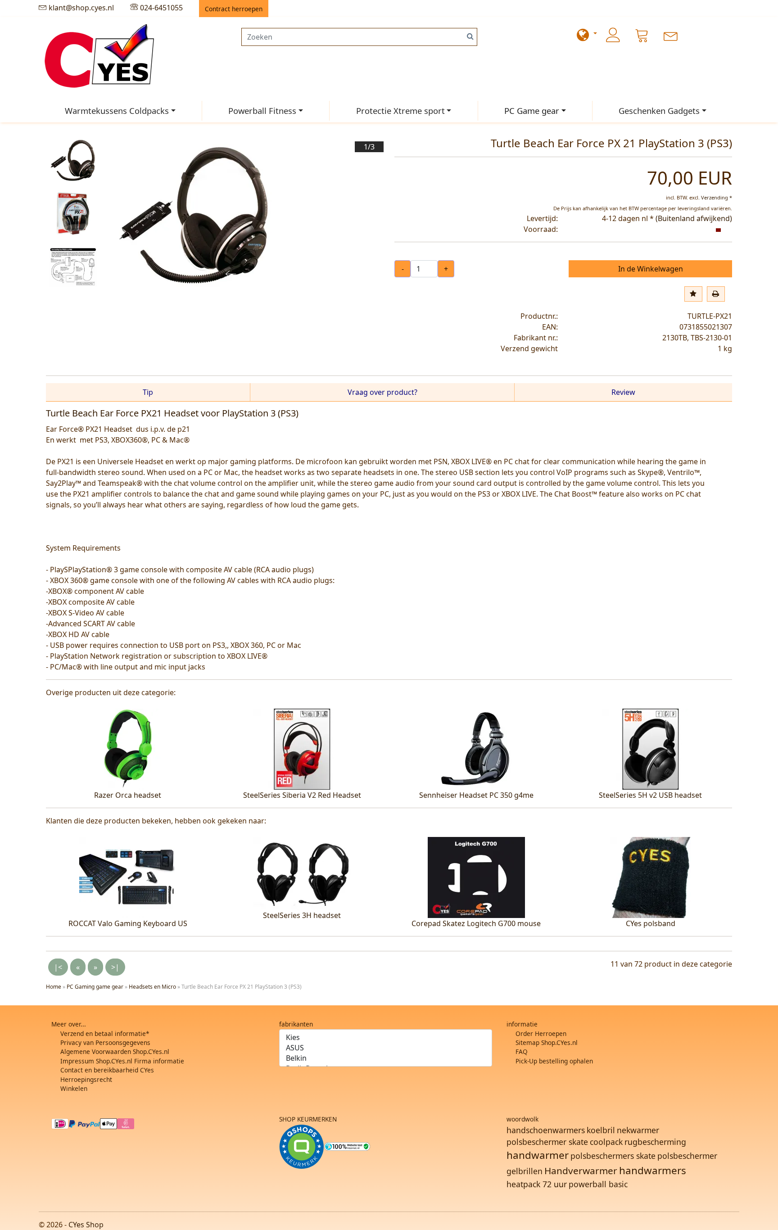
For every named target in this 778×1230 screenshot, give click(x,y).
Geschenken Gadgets (659, 110)
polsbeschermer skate (547, 1141)
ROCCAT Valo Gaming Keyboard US (127, 923)
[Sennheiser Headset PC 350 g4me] (476, 748)
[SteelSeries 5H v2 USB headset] (650, 748)
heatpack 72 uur (537, 1184)
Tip (148, 392)
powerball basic (598, 1184)
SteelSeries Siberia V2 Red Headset (302, 795)
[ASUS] (386, 1048)
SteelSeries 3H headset (302, 915)
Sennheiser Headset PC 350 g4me (476, 795)
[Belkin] (386, 1058)
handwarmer (538, 1155)
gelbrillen (525, 1171)
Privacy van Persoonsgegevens (105, 1042)
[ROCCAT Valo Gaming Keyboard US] (127, 877)
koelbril (601, 1130)
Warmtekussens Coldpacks (117, 110)
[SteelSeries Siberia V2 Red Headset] (302, 748)
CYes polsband (650, 923)
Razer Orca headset (127, 795)
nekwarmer (638, 1130)
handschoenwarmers (546, 1130)
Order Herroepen (541, 1033)
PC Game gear (531, 110)
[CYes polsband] (650, 877)
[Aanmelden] (613, 35)
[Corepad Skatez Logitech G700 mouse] (476, 877)
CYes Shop (86, 1225)
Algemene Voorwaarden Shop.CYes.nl (114, 1051)
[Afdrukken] (716, 294)
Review (623, 392)
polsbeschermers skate (613, 1155)
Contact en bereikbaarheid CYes (107, 1070)
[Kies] (386, 1037)
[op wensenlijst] (693, 294)
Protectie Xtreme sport (400, 110)
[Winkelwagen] (642, 35)
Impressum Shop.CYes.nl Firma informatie (122, 1061)
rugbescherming (655, 1141)
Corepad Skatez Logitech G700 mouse (476, 923)
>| (115, 967)
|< (58, 967)
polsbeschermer (687, 1155)
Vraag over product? (382, 392)
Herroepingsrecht (86, 1079)
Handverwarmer (580, 1170)
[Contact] (671, 35)
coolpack (606, 1141)
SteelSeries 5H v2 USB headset (650, 795)
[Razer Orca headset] (127, 748)
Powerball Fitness (262, 110)
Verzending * (716, 197)
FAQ (522, 1051)
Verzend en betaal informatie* (104, 1033)
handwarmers (652, 1170)
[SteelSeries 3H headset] (302, 872)
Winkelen (73, 1088)
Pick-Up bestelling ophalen (554, 1061)
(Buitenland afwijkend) (694, 218)
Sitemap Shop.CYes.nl (547, 1042)
